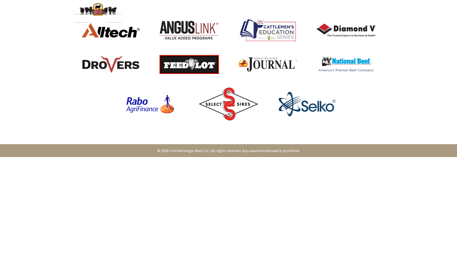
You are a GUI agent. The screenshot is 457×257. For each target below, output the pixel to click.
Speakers (154, 12)
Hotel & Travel (181, 12)
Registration (213, 12)
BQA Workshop (244, 12)
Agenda (134, 12)
